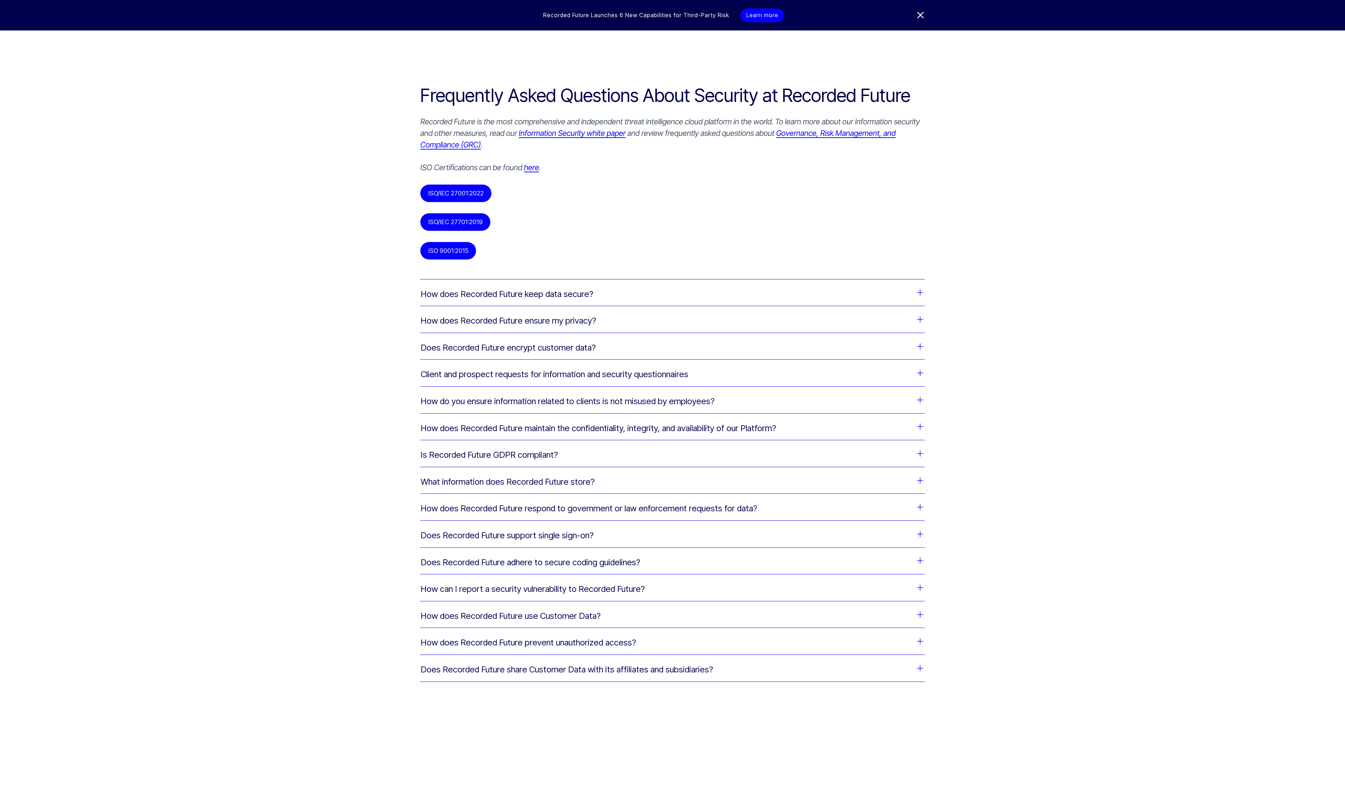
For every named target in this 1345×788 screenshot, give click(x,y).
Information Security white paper (572, 133)
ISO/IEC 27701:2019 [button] (455, 222)
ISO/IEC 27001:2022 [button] (456, 193)
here (531, 167)
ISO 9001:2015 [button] (448, 250)
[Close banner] (920, 15)
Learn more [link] (762, 15)
